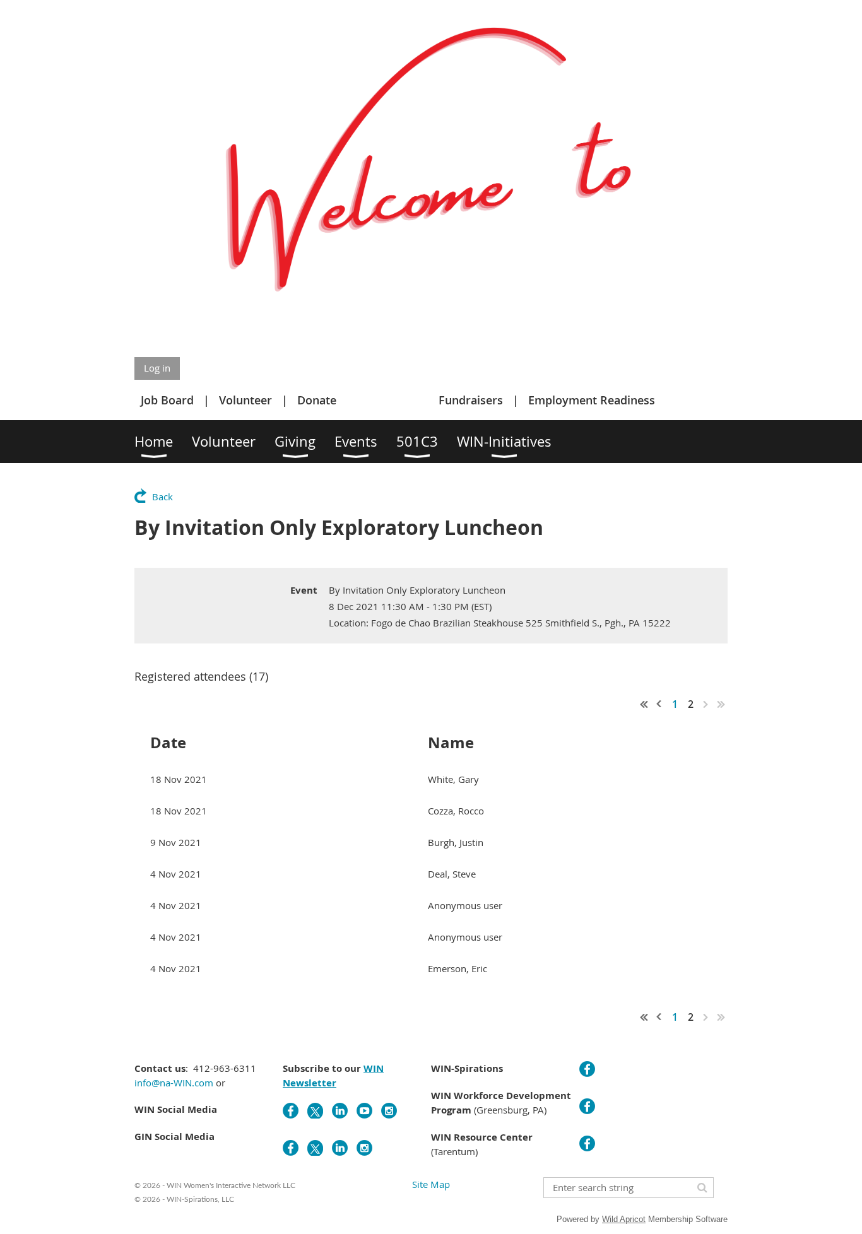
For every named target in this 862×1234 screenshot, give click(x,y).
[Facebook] (290, 1111)
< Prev (659, 704)
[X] (315, 1111)
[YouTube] (364, 1111)
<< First (644, 704)
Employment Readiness (591, 400)
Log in (157, 367)
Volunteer (245, 400)
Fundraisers (471, 400)
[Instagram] (389, 1111)
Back (162, 496)
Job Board (167, 400)
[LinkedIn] (340, 1111)
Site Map (431, 1184)
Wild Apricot (624, 1219)
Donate (316, 400)
